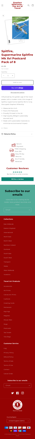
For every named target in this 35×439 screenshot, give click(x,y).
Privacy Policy (9, 352)
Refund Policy (9, 357)
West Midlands (9, 270)
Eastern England (9, 228)
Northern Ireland (9, 245)
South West (8, 258)
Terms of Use (8, 365)
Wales (6, 266)
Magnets (7, 316)
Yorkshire (7, 274)
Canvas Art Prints (10, 294)
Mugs (6, 324)
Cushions (7, 299)
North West (8, 241)
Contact (6, 369)
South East (7, 253)
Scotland (7, 249)
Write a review (17, 179)
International (8, 232)
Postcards (7, 328)
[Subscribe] (29, 210)
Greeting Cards (9, 303)
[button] (2, 5)
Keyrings (7, 311)
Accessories (8, 286)
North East (7, 237)
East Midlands (9, 224)
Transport (7, 262)
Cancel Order (8, 374)
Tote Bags (7, 337)
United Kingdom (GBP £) (17, 421)
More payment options (17, 92)
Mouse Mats (8, 320)
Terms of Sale (8, 361)
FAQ (5, 348)
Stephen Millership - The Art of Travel (16, 434)
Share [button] (6, 128)
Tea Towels (7, 332)
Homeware (7, 307)
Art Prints (7, 290)
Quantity (4, 72)
